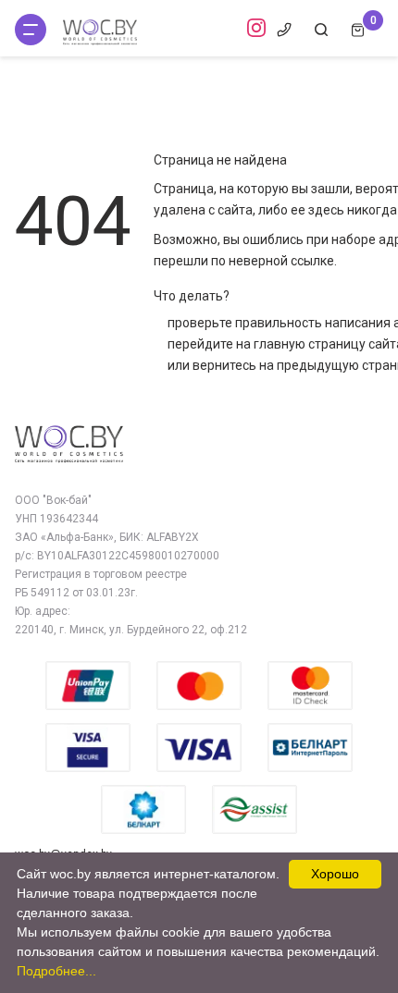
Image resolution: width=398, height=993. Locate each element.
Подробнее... (56, 970)
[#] (30, 29)
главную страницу (310, 344)
